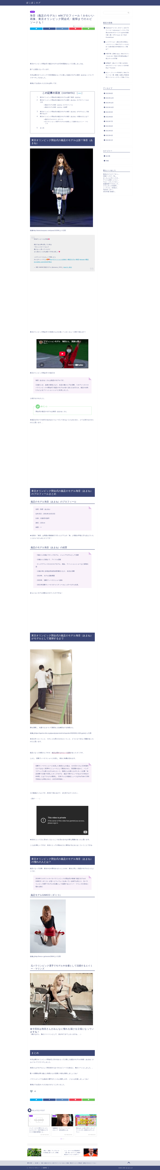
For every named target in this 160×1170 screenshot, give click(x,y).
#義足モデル (71, 259)
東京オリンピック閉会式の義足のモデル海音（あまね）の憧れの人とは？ (64, 116)
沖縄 (107, 161)
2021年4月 (109, 135)
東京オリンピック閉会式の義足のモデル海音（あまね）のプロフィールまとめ (64, 101)
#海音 (77, 259)
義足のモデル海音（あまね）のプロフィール (59, 105)
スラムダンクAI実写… (110, 186)
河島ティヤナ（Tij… (110, 176)
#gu (51, 259)
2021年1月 (109, 140)
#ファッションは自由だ (60, 259)
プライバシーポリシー (34, 1167)
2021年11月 (110, 102)
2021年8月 (109, 117)
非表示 (79, 93)
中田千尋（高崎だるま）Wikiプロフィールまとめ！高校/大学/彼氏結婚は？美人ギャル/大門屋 (117, 56)
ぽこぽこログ (33, 2)
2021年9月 (109, 112)
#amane (82, 259)
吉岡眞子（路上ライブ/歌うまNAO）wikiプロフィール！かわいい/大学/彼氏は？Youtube (117, 65)
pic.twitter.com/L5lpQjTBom (43, 262)
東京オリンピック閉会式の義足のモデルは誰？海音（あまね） (60, 97)
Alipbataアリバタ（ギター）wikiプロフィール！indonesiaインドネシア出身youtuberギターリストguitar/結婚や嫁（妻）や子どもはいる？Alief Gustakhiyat (117, 32)
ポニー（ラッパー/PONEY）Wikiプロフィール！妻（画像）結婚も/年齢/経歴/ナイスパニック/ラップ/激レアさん (117, 75)
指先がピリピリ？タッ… (111, 174)
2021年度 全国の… (109, 191)
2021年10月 (110, 107)
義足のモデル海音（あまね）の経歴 (56, 107)
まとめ (42, 128)
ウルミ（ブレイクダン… (111, 182)
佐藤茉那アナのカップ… (111, 184)
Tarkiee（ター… (108, 189)
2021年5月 (109, 130)
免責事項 (45, 1167)
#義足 (87, 259)
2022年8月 (109, 93)
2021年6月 (109, 126)
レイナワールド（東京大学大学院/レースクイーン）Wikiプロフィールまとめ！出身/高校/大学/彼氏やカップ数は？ (117, 45)
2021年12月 (110, 98)
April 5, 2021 (68, 267)
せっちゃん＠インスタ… (111, 178)
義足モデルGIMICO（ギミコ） (54, 119)
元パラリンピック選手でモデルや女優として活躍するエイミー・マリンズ (66, 122)
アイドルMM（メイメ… (111, 180)
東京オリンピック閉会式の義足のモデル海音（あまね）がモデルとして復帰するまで (64, 112)
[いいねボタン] (31, 1091)
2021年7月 (109, 121)
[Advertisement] (62, 47)
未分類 (32, 11)
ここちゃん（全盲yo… (110, 187)
